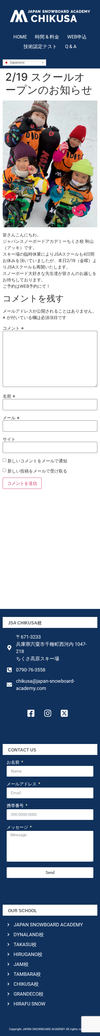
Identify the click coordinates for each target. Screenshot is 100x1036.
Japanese (17, 62)
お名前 (14, 762)
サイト (9, 439)
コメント (13, 328)
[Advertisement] (50, 551)
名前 (9, 396)
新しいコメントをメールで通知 (37, 461)
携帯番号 (16, 806)
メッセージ (18, 827)
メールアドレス (22, 784)
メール (11, 418)
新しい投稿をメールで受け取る (37, 471)
